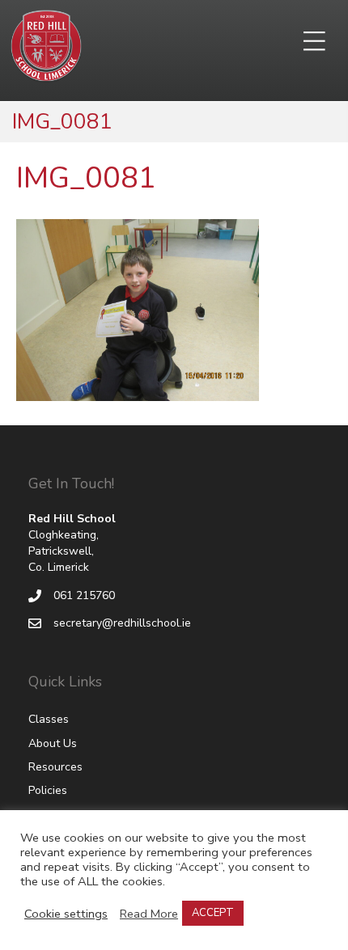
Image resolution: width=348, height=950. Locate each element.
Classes (48, 719)
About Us (52, 743)
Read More (149, 913)
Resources (55, 767)
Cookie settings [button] (66, 913)
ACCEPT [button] (213, 913)
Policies (47, 790)
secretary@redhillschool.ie (122, 623)
